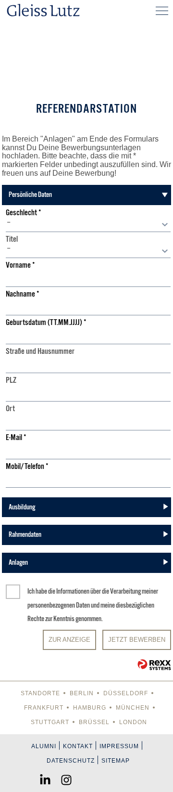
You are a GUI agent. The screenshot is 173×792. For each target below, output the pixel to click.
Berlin (82, 693)
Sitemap (115, 760)
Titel (12, 239)
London (133, 722)
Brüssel (94, 722)
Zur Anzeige (69, 639)
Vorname (20, 265)
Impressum (119, 746)
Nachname (22, 294)
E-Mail (16, 438)
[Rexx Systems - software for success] (154, 664)
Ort (10, 409)
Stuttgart (50, 722)
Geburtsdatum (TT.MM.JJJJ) (46, 323)
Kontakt (78, 746)
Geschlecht (23, 213)
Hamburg (89, 707)
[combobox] (88, 225)
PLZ (11, 381)
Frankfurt (43, 707)
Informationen (72, 591)
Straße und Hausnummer (40, 352)
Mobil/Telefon (27, 467)
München (132, 707)
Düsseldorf (125, 693)
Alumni (43, 746)
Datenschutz (71, 760)
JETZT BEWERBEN (136, 639)
